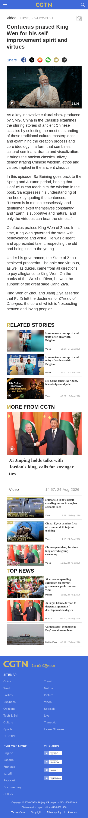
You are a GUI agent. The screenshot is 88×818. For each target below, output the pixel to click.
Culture (8, 722)
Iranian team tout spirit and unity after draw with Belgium (62, 337)
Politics (8, 695)
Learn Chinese (54, 729)
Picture (48, 695)
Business (9, 702)
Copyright (36, 812)
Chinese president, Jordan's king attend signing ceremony (61, 551)
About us (72, 812)
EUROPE (9, 736)
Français (9, 767)
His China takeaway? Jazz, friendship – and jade (61, 382)
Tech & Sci (10, 715)
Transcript (50, 722)
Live (47, 715)
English (8, 753)
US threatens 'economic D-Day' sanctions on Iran (61, 628)
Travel (48, 681)
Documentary (12, 787)
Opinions (9, 709)
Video (48, 702)
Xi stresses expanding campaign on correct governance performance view (60, 584)
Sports (7, 729)
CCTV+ (8, 794)
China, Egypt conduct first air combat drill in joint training (61, 527)
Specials (49, 709)
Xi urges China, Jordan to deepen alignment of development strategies (60, 606)
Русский (9, 780)
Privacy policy (54, 812)
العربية (7, 773)
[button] (12, 103)
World (7, 688)
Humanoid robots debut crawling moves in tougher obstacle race (61, 503)
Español (8, 760)
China (7, 681)
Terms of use (18, 812)
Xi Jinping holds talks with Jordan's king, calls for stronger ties (41, 466)
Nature (48, 688)
